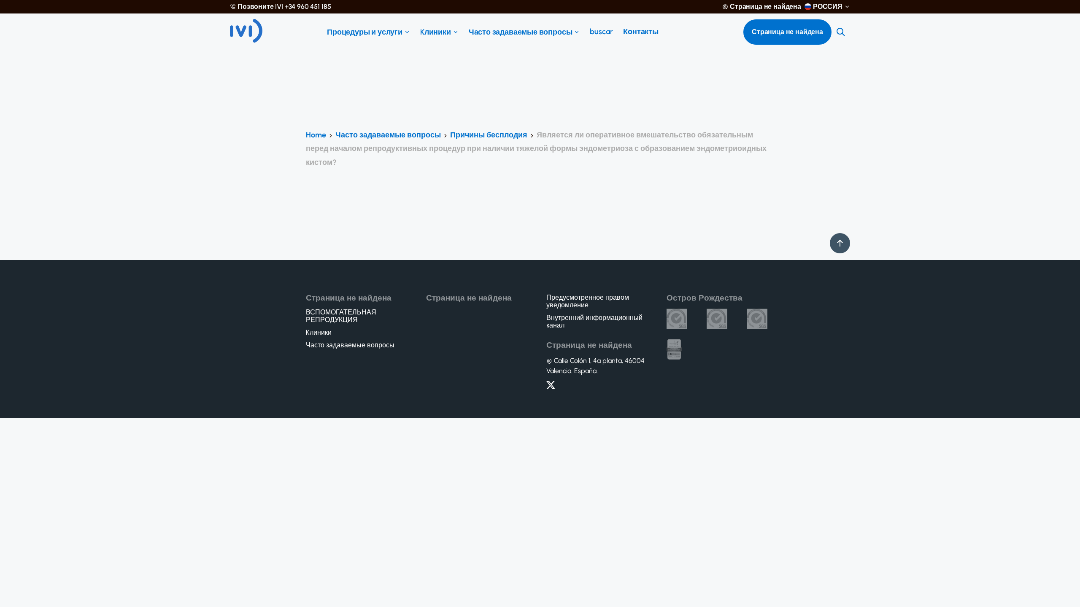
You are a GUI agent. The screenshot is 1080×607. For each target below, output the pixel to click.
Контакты (641, 31)
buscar (601, 31)
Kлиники (435, 32)
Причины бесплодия (488, 135)
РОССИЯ (827, 6)
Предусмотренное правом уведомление (587, 301)
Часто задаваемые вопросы (520, 32)
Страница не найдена (765, 6)
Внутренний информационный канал (594, 321)
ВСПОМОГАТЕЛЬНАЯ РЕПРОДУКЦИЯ (341, 316)
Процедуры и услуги (364, 32)
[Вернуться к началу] (840, 243)
